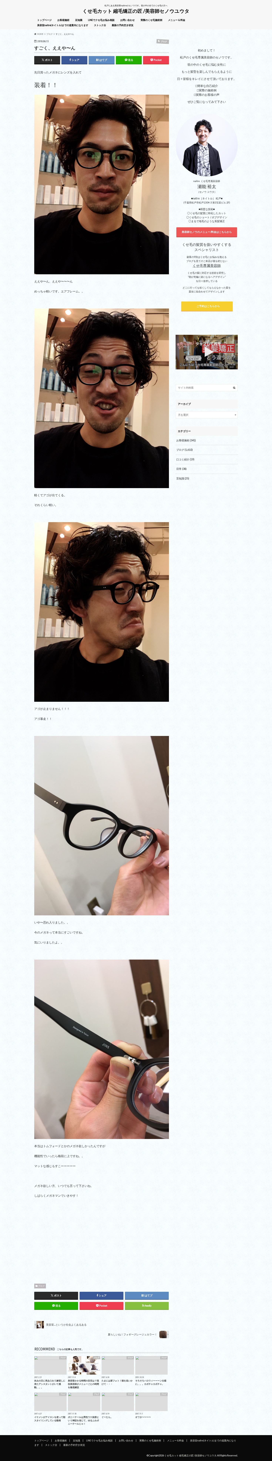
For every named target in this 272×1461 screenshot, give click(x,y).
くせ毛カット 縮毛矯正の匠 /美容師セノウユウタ (136, 11)
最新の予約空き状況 (122, 25)
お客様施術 (63, 19)
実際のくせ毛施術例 (151, 19)
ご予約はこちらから (207, 306)
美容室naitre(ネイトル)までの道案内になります (62, 25)
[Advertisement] (101, 1239)
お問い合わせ (127, 19)
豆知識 (78, 19)
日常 (181, 468)
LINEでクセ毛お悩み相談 (101, 19)
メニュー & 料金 (176, 19)
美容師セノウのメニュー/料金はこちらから (207, 231)
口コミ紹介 (185, 459)
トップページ (44, 19)
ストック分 (100, 25)
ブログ (41, 1286)
